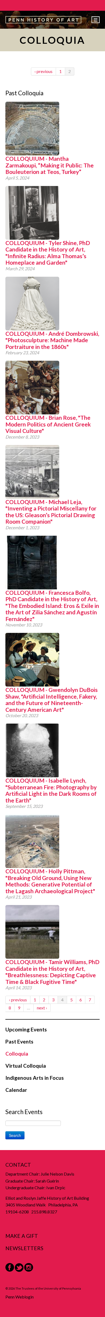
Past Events (19, 1041)
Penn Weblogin (19, 1296)
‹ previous (43, 71)
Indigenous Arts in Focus (34, 1078)
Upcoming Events (26, 1029)
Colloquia (16, 1053)
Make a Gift (21, 1236)
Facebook (9, 1267)
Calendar (16, 1090)
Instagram (28, 1267)
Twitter (19, 1267)
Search (15, 1135)
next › (42, 1007)
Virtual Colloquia (25, 1066)
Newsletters (24, 1248)
